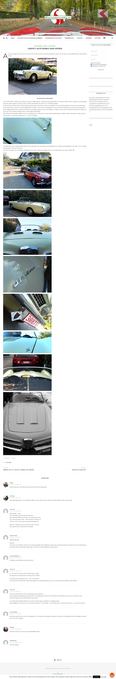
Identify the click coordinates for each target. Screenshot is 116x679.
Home (12, 38)
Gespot (45, 46)
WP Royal (68, 668)
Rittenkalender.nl (93, 107)
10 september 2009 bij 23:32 (15, 642)
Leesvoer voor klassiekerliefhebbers (29, 38)
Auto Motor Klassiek (94, 97)
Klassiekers (52, 46)
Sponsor (89, 38)
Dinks (11, 482)
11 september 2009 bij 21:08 (15, 571)
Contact (80, 38)
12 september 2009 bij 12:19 (15, 497)
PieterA (12, 496)
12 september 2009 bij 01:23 (15, 537)
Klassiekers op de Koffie (53, 38)
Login (90, 125)
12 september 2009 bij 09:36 (15, 511)
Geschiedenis (38, 46)
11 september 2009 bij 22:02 (15, 557)
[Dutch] (103, 37)
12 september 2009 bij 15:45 (15, 484)
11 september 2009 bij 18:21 (15, 591)
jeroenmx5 (13, 640)
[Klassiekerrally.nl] (58, 16)
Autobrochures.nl (93, 101)
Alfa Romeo (6, 458)
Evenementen (69, 38)
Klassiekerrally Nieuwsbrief (99, 64)
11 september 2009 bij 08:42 (15, 629)
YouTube (97, 38)
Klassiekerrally (15, 556)
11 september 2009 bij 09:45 (15, 613)
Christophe (8, 462)
